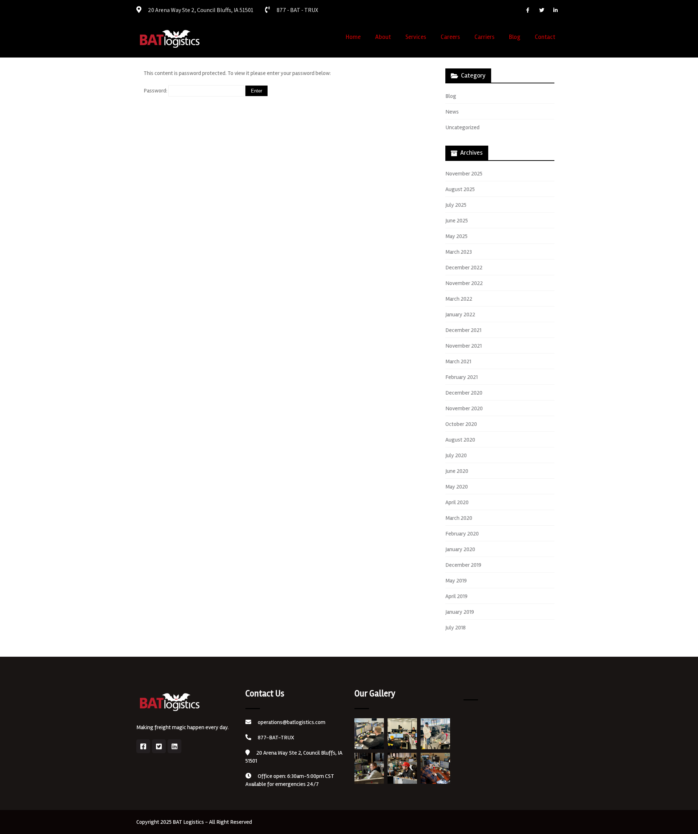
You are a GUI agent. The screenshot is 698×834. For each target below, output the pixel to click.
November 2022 (464, 283)
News (452, 111)
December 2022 (463, 267)
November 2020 (464, 408)
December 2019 (463, 565)
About (383, 37)
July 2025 (455, 205)
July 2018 (455, 627)
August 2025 (460, 189)
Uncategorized (462, 127)
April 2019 (456, 596)
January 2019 (459, 612)
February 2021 (461, 377)
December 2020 (463, 392)
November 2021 (463, 345)
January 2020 (460, 549)
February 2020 (462, 533)
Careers (450, 37)
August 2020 (460, 439)
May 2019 (456, 580)
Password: (156, 90)
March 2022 (458, 299)
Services (415, 37)
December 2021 (463, 330)
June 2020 (456, 471)
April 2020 (457, 502)
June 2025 (456, 220)
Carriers (484, 37)
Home (353, 37)
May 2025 (456, 236)
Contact (545, 37)
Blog (514, 37)
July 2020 (456, 455)
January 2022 (460, 314)
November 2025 (463, 173)
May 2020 (456, 486)
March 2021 (458, 361)
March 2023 (458, 252)
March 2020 (458, 518)
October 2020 (461, 424)
